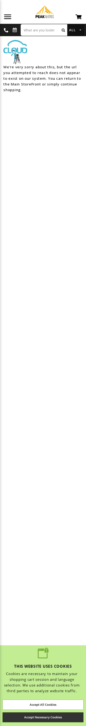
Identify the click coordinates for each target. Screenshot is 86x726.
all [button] (72, 30)
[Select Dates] (15, 30)
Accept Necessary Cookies (43, 717)
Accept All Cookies (43, 704)
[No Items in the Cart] (79, 17)
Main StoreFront (26, 84)
